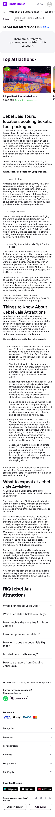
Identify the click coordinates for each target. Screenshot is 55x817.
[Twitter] (41, 798)
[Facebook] (46, 798)
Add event (40, 806)
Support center (15, 806)
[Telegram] (36, 798)
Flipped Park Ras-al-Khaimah (20, 96)
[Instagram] (51, 798)
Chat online (21, 698)
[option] (27, 84)
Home (16, 18)
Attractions (27, 18)
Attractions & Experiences (24, 11)
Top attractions (18, 59)
